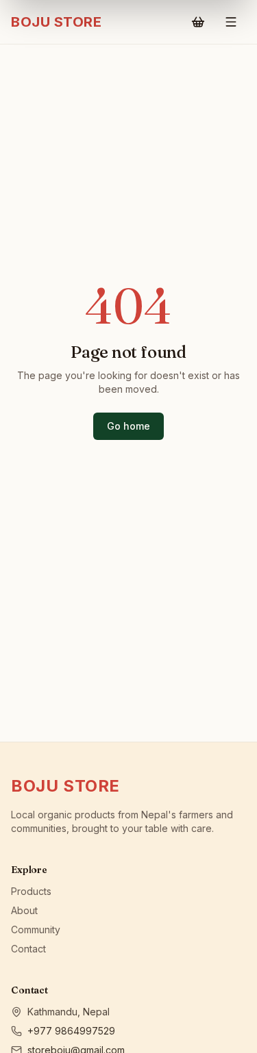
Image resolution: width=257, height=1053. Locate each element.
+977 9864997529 (71, 1031)
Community (35, 929)
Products (31, 891)
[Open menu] (231, 22)
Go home (128, 426)
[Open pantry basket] (198, 22)
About (24, 910)
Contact (28, 948)
